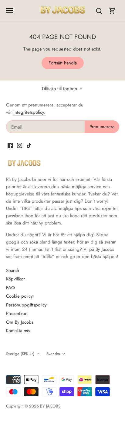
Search (12, 270)
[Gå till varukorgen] (112, 10)
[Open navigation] (9, 10)
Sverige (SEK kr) (20, 354)
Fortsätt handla (63, 63)
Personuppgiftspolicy (26, 305)
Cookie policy (19, 296)
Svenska (53, 354)
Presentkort (17, 313)
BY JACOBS (50, 406)
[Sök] (99, 10)
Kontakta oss (18, 330)
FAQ (10, 287)
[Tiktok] (29, 145)
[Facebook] (10, 145)
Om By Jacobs (19, 322)
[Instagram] (19, 145)
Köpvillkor (15, 279)
